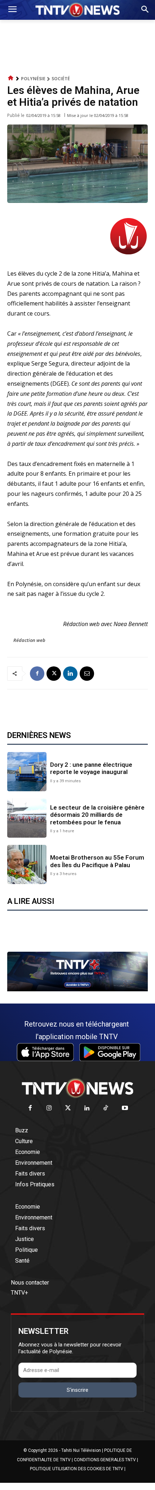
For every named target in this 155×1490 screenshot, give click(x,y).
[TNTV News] (77, 1088)
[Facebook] (37, 673)
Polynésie (33, 79)
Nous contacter (30, 1282)
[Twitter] (68, 1108)
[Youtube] (125, 1108)
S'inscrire (77, 1390)
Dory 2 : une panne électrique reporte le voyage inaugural (91, 768)
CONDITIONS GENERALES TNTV (105, 1459)
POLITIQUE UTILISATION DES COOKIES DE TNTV (76, 1468)
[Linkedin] (70, 673)
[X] (53, 673)
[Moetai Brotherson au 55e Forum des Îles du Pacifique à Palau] (26, 864)
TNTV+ (19, 1292)
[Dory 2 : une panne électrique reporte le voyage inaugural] (26, 771)
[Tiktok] (106, 1108)
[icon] (10, 78)
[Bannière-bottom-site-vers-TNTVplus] (77, 989)
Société (61, 79)
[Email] (87, 673)
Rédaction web (29, 640)
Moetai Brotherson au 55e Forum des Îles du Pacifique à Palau (97, 861)
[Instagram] (49, 1108)
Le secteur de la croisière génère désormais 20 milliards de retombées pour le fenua (97, 815)
